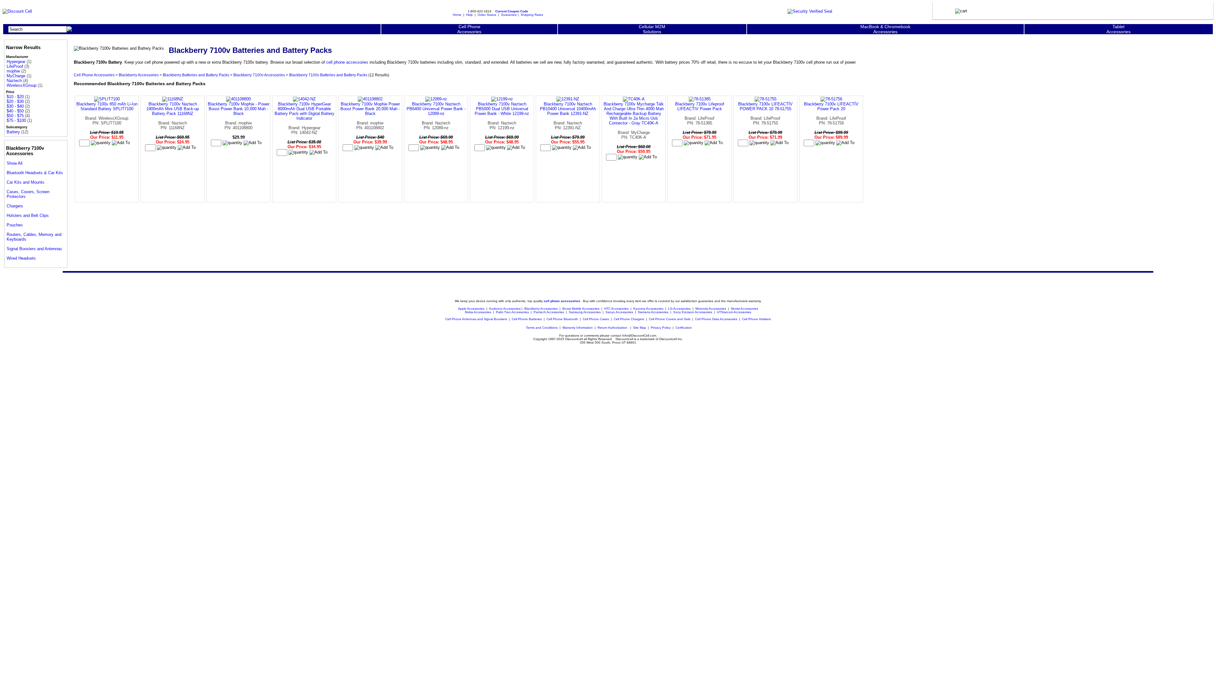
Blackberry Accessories (139, 75)
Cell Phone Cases (596, 319)
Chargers (15, 206)
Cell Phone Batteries (527, 319)
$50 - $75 (15, 115)
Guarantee (509, 14)
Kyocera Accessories (648, 308)
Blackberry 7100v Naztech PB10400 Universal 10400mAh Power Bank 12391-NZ (568, 109)
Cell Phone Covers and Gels (669, 319)
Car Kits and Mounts (25, 182)
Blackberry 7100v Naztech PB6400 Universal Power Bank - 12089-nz (436, 109)
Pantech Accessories (549, 312)
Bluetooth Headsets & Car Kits (35, 172)
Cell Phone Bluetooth (562, 319)
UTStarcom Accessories (734, 312)
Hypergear (16, 61)
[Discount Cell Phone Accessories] (17, 11)
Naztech (14, 80)
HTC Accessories (616, 308)
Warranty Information (577, 327)
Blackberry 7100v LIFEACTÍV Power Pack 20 (831, 106)
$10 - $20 (15, 96)
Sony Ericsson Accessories (692, 312)
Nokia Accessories (478, 312)
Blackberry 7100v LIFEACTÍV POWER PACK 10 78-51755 (765, 106)
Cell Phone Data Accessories (716, 319)
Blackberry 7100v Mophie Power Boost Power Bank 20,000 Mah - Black (370, 109)
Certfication (683, 327)
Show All (14, 163)
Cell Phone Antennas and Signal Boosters (476, 319)
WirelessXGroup (21, 85)
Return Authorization (612, 327)
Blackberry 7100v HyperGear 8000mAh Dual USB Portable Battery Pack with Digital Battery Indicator (304, 111)
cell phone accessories (347, 62)
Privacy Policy (661, 327)
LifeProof (15, 66)
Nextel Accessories (744, 308)
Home (457, 14)
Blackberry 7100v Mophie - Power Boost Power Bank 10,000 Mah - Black (238, 109)
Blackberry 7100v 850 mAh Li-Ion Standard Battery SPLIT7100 (106, 106)
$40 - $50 (15, 111)
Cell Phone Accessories (94, 75)
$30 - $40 (15, 106)
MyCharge (16, 75)
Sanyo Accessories (619, 312)
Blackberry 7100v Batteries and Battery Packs (328, 75)
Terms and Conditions (542, 327)
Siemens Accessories (653, 312)
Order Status (487, 14)
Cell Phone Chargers (629, 319)
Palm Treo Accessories (512, 312)
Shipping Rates (532, 14)
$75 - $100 (16, 120)
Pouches (15, 225)
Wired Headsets (21, 258)
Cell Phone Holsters (756, 319)
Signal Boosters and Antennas (34, 248)
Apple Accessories (471, 308)
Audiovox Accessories (505, 308)
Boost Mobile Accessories (580, 308)
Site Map (639, 327)
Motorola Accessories (710, 308)
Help (469, 14)
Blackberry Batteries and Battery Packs (196, 75)
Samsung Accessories (585, 312)
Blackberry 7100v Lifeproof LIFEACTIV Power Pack (699, 106)
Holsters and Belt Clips (28, 215)
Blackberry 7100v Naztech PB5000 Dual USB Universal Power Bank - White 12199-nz (502, 109)
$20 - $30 (15, 101)
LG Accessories (679, 308)
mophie (13, 71)
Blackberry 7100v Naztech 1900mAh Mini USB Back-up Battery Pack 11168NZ (172, 109)
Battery (13, 132)
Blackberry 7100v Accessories (259, 75)
